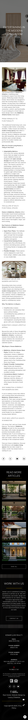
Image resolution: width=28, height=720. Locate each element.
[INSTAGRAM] (14, 686)
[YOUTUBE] (18, 686)
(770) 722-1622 (14, 654)
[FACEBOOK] (9, 686)
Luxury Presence (14, 697)
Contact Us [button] (14, 618)
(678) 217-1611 (14, 647)
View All (14, 566)
